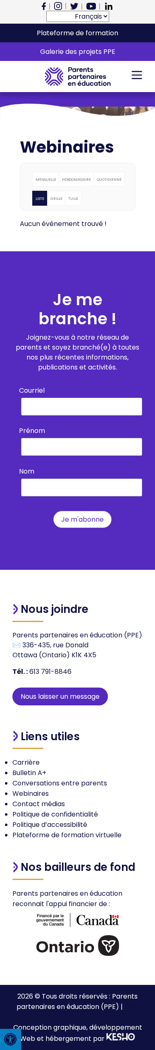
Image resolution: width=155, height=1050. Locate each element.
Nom (26, 471)
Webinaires (30, 793)
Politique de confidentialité (55, 814)
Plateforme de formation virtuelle (67, 835)
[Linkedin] (108, 6)
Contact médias (38, 804)
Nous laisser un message (60, 696)
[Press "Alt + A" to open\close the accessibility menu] (10, 1039)
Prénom (32, 430)
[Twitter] (74, 6)
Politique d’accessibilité (49, 824)
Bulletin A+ (29, 773)
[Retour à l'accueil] (77, 76)
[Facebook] (44, 6)
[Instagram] (58, 6)
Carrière (26, 762)
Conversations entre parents (59, 783)
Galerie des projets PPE (77, 51)
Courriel (32, 390)
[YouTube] (91, 6)
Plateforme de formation (77, 33)
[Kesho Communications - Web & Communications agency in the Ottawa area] (120, 1038)
